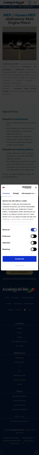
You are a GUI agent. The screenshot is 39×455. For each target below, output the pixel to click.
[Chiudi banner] (36, 187)
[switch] (34, 236)
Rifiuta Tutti (19, 266)
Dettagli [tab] (16, 193)
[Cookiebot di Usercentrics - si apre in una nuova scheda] (23, 187)
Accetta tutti (19, 259)
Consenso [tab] (6, 193)
